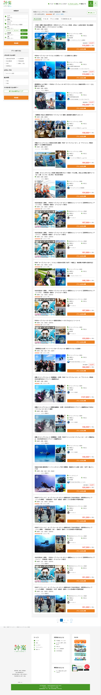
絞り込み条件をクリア (16, 91)
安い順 (46, 19)
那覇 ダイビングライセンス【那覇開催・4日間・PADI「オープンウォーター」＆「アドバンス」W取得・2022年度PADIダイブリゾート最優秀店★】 (64, 378)
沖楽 (4, 627)
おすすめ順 (38, 19)
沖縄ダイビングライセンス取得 (23, 627)
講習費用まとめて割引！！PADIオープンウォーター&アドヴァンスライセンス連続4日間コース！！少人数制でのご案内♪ (64, 85)
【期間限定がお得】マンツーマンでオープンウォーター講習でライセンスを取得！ (58, 348)
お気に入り (92, 12)
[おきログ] (81, 658)
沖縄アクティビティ (11, 627)
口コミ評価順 (55, 19)
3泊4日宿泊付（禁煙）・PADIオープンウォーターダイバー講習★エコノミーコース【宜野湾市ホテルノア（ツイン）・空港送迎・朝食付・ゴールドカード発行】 (65, 233)
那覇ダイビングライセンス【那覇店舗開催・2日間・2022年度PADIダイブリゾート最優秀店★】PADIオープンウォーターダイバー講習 (64, 408)
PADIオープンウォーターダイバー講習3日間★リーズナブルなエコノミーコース (57, 320)
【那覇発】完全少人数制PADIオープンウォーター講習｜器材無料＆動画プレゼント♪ (59, 115)
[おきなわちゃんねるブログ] (81, 641)
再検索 (16, 43)
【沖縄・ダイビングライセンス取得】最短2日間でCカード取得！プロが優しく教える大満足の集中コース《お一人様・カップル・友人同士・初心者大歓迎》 (64, 174)
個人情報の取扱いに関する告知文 (19, 674)
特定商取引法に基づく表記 (20, 676)
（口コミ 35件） (60, 14)
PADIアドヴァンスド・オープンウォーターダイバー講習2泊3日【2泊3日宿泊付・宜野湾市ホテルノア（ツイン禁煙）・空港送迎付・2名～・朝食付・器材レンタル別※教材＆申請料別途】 (63, 528)
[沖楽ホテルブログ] (81, 646)
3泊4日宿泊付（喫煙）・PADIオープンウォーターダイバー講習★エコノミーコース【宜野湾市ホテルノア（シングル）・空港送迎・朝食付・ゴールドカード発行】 (65, 291)
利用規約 (24, 670)
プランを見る (80, 49)
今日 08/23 (8, 30)
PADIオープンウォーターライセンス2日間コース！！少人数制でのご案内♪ (56, 55)
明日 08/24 (16, 30)
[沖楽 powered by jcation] (7, 4)
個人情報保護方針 (19, 672)
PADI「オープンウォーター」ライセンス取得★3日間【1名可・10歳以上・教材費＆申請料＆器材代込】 (64, 262)
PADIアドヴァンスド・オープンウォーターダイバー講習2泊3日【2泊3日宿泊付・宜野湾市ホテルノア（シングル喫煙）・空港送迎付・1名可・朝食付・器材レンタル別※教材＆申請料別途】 (63, 588)
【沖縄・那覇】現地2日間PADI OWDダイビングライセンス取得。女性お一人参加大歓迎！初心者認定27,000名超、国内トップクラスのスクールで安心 (64, 26)
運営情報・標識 (17, 670)
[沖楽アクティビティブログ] (81, 654)
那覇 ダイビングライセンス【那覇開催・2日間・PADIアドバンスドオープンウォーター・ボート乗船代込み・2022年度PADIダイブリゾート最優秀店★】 (64, 438)
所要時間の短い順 (66, 19)
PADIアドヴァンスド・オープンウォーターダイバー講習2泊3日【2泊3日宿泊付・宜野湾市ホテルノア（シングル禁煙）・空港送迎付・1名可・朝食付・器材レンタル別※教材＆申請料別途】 (63, 498)
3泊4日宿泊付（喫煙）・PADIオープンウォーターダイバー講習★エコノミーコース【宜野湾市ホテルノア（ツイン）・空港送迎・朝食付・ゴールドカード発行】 (65, 558)
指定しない (24, 30)
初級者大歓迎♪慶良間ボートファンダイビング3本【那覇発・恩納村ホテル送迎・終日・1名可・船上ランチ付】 (64, 468)
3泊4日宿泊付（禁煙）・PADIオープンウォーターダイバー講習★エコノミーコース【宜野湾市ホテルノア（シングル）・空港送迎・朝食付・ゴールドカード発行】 (65, 203)
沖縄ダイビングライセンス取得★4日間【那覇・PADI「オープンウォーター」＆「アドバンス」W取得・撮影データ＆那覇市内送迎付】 (64, 144)
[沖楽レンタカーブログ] (81, 650)
